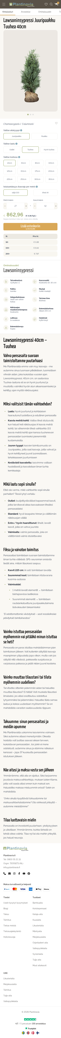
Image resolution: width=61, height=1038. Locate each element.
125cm (9, 171)
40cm (9, 163)
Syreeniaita (38, 954)
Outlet (12, 150)
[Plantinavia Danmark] (33, 1033)
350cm (51, 179)
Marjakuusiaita (39, 937)
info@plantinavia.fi (11, 867)
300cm (37, 179)
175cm (37, 171)
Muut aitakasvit (40, 965)
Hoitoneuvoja (9, 937)
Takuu (6, 914)
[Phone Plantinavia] (4, 873)
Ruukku (44, 136)
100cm (51, 163)
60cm (23, 163)
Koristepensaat (40, 908)
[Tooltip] (21, 130)
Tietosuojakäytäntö (12, 931)
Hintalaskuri (7, 12)
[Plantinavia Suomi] (37, 1033)
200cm (51, 171)
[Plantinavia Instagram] (14, 873)
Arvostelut (25, 12)
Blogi (5, 908)
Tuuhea (30, 150)
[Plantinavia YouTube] (24, 873)
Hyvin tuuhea (49, 150)
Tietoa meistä (9, 925)
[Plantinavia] (21, 5)
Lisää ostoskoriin (30, 227)
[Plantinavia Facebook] (19, 873)
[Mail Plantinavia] (9, 873)
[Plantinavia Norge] (28, 1033)
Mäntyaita (37, 931)
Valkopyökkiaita (40, 948)
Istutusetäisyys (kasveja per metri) (19, 187)
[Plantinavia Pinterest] (29, 873)
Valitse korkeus (10, 157)
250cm (23, 179)
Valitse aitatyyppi (11, 130)
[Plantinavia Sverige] (23, 1033)
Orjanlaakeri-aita (40, 943)
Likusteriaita (38, 925)
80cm (37, 163)
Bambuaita (38, 903)
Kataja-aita (38, 914)
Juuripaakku (16, 136)
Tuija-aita (37, 960)
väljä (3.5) (15, 193)
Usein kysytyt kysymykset (15, 903)
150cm (23, 171)
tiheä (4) (45, 193)
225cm (9, 179)
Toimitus (7, 920)
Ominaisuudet (44, 12)
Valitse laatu (9, 144)
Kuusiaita (37, 920)
